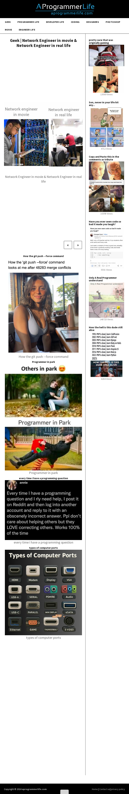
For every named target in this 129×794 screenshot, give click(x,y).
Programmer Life (28, 21)
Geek (8, 21)
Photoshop (113, 21)
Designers (92, 21)
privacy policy (118, 789)
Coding (75, 21)
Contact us (104, 789)
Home (95, 789)
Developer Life (55, 21)
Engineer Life (27, 29)
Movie (8, 29)
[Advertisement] (43, 75)
